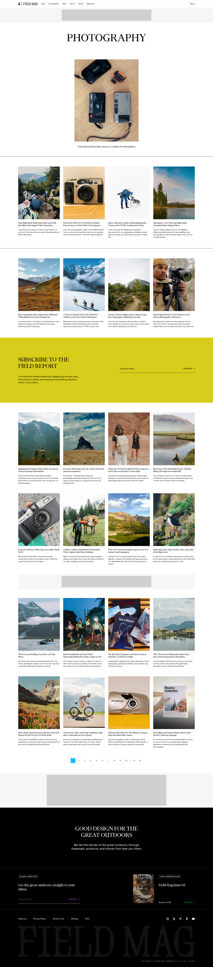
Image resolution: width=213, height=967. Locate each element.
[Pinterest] (180, 918)
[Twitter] (174, 918)
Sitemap (74, 919)
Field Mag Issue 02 (172, 885)
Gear (43, 4)
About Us (22, 919)
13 (134, 760)
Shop (64, 4)
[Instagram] (167, 918)
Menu (192, 4)
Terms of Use (58, 919)
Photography (54, 4)
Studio (80, 4)
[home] (28, 3)
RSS (87, 919)
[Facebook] (186, 918)
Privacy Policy (39, 919)
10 (126, 760)
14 (140, 760)
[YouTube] (193, 918)
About (72, 4)
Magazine (91, 4)
